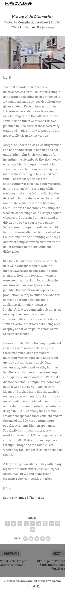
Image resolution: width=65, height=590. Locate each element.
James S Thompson (31, 497)
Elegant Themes (26, 581)
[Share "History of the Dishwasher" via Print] (32, 530)
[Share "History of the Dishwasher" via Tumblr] (26, 523)
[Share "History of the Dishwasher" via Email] (58, 523)
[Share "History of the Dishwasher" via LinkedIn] (39, 523)
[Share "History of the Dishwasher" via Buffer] (45, 523)
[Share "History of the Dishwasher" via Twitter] (13, 523)
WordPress (55, 581)
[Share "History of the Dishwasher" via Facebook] (7, 523)
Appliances (27, 27)
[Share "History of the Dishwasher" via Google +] (20, 523)
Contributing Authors (33, 22)
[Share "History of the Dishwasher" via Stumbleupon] (51, 523)
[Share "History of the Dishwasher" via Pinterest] (32, 523)
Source (8, 497)
